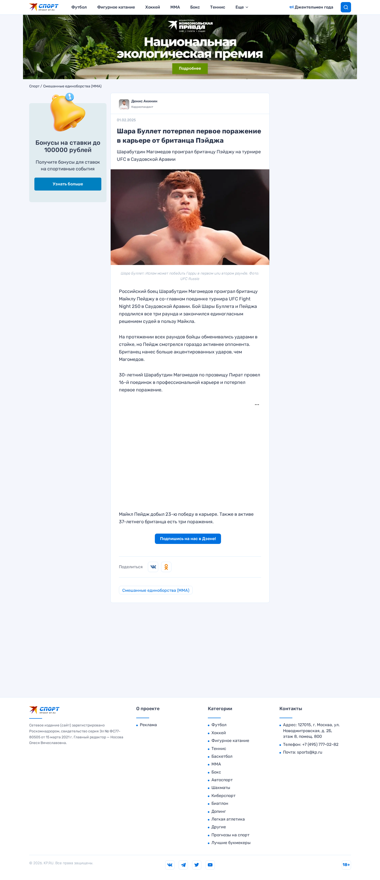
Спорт (34, 86)
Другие (218, 826)
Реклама (148, 724)
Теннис (217, 7)
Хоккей (152, 7)
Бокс (195, 7)
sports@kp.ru (309, 752)
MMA (175, 7)
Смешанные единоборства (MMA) (72, 86)
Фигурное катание (116, 7)
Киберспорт (223, 795)
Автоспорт (222, 779)
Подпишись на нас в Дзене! (188, 538)
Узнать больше (68, 183)
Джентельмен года (314, 7)
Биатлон (219, 803)
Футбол (79, 7)
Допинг (218, 811)
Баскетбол (221, 756)
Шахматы (220, 787)
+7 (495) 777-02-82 (320, 744)
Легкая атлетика (228, 819)
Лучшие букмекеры (230, 842)
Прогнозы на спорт (230, 834)
